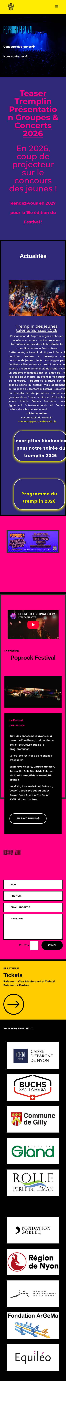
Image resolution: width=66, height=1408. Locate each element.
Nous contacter (13, 56)
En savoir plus (27, 818)
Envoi (52, 945)
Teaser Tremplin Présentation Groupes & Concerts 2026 (33, 113)
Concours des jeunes (17, 46)
